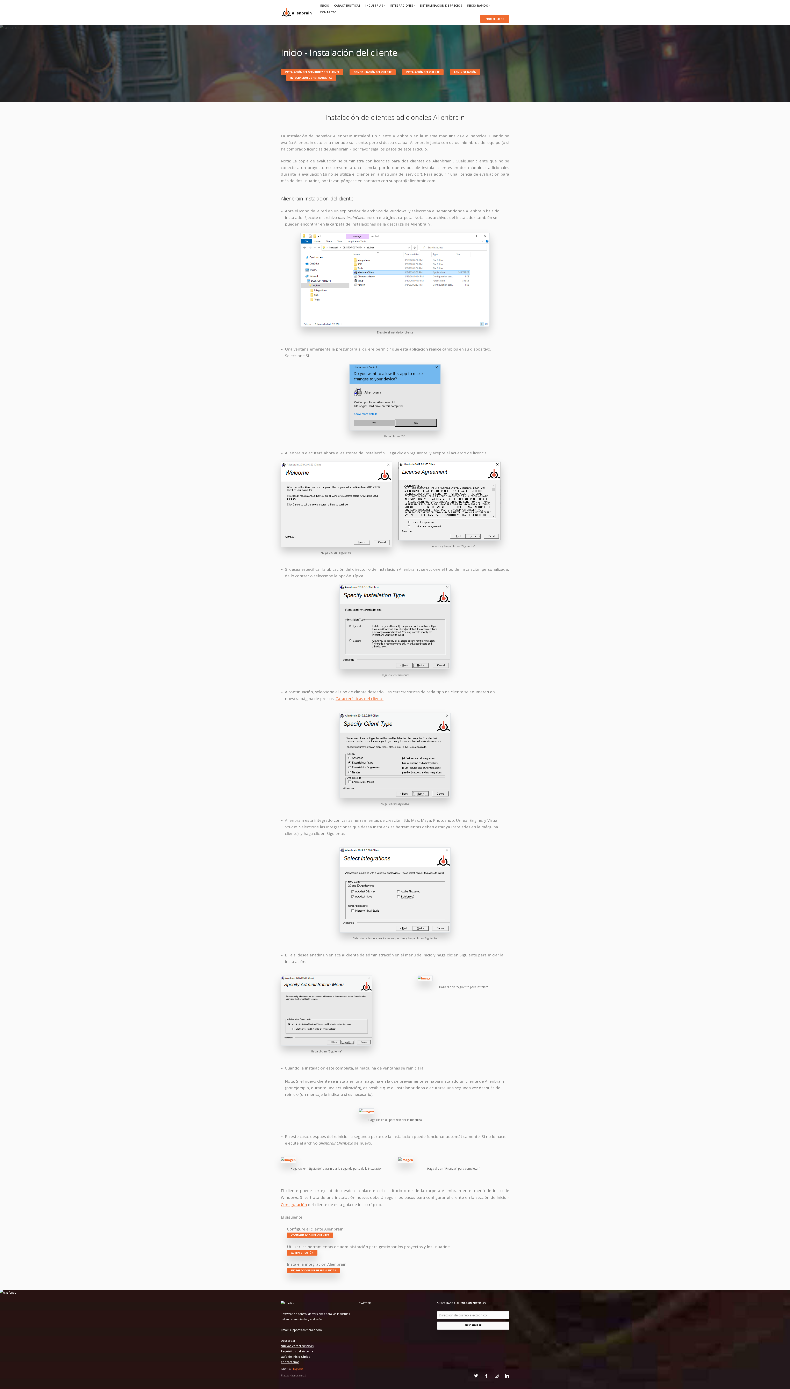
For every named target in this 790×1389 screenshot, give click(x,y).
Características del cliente (359, 698)
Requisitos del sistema (297, 1351)
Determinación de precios (441, 5)
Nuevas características (297, 1346)
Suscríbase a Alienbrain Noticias (461, 1303)
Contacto (328, 12)
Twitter (365, 1303)
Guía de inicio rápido (295, 1357)
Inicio (324, 5)
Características (347, 5)
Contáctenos (290, 1362)
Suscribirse (473, 1325)
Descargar (288, 1341)
